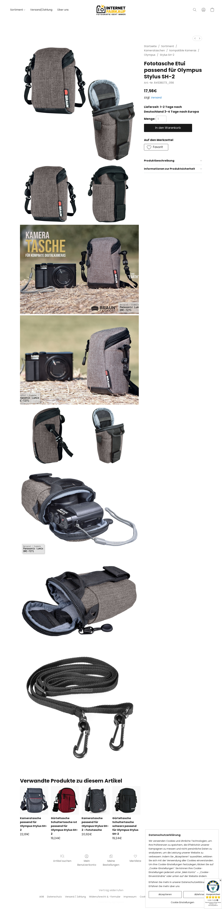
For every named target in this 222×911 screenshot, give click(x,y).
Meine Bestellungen (111, 863)
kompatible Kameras (182, 50)
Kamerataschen (154, 50)
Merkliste (135, 861)
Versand (156, 97)
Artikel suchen (62, 861)
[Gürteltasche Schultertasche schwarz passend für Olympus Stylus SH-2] (126, 800)
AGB (41, 896)
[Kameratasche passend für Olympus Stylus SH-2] (34, 800)
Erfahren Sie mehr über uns (164, 886)
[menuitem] (195, 38)
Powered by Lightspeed (111, 902)
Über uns (63, 10)
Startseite (150, 46)
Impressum (130, 896)
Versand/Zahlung (41, 10)
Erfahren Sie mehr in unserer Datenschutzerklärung (178, 882)
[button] (111, 10)
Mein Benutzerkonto (86, 863)
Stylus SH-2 (167, 55)
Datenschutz (54, 896)
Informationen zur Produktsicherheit (169, 169)
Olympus (149, 55)
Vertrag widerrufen (111, 890)
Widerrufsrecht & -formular (104, 896)
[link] (182, 901)
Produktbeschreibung (159, 160)
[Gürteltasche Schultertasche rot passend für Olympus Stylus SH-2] (65, 800)
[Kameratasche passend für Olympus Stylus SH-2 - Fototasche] (96, 800)
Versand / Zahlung (75, 896)
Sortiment (17, 10)
